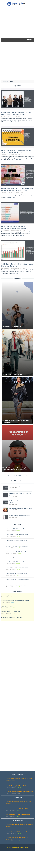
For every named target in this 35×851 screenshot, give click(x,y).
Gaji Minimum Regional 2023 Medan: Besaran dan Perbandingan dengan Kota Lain (17, 189)
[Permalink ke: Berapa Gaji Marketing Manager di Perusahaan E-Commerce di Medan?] (17, 213)
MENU (30, 40)
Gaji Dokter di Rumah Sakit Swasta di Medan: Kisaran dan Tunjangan (17, 265)
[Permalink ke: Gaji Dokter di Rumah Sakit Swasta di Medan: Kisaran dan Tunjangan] (17, 251)
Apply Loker (18, 122)
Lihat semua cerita (17, 475)
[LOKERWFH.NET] (17, 3)
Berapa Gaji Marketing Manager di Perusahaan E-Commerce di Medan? (13, 227)
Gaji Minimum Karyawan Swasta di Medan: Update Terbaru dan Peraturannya (16, 114)
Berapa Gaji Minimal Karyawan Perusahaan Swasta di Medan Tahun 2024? (16, 151)
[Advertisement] (17, 25)
